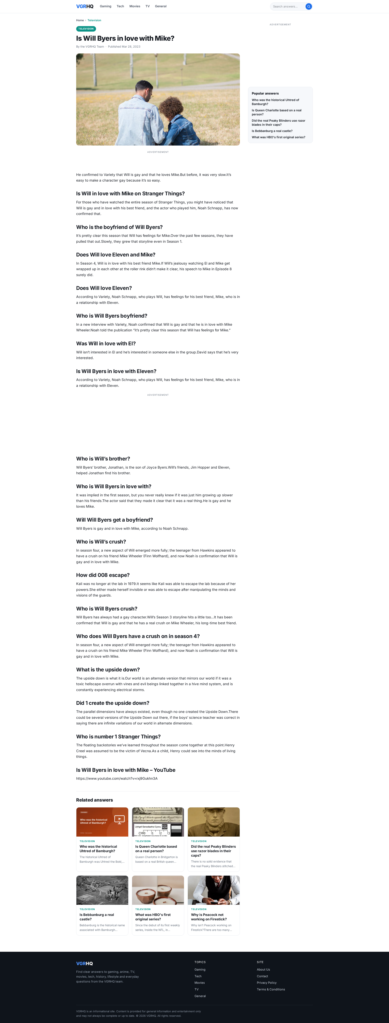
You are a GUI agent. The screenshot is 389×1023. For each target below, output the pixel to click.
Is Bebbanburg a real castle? (272, 131)
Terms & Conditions (271, 989)
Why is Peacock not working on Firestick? (209, 917)
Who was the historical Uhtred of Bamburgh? (98, 848)
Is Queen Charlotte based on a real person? (156, 848)
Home (80, 20)
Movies (134, 6)
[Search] (309, 6)
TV (147, 6)
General (161, 6)
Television (94, 20)
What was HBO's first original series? (153, 917)
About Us (263, 969)
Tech (120, 6)
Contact (262, 976)
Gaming (105, 6)
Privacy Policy (267, 983)
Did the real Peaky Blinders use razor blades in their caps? (213, 850)
